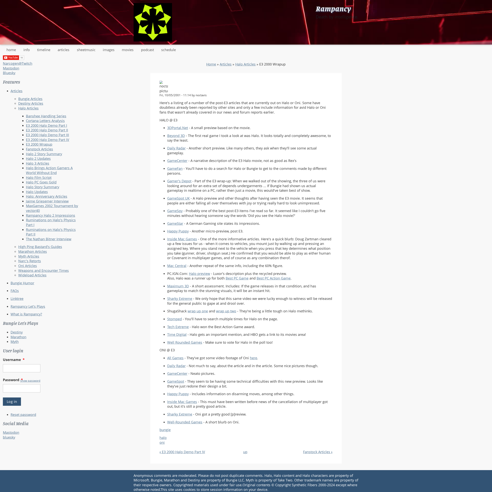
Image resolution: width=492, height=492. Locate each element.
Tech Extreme (178, 326)
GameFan (175, 168)
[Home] (153, 22)
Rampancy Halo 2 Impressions (50, 215)
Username (14, 359)
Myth (15, 341)
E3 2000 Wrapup (39, 144)
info (26, 49)
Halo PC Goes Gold (41, 182)
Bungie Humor (22, 283)
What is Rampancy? (26, 314)
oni (162, 442)
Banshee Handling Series (46, 116)
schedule (168, 49)
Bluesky (9, 73)
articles (63, 49)
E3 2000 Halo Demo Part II (47, 130)
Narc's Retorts (29, 261)
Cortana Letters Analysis (45, 120)
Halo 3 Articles (37, 163)
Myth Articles (28, 256)
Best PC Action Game (274, 278)
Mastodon (11, 68)
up (245, 452)
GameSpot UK (178, 198)
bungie (165, 429)
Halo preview (199, 273)
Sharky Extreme (179, 298)
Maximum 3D (178, 286)
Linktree (17, 298)
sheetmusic (86, 49)
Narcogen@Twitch (17, 63)
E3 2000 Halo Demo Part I (46, 125)
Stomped (174, 319)
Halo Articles (28, 108)
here (253, 358)
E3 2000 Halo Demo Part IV (47, 139)
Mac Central (176, 265)
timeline (43, 49)
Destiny (17, 332)
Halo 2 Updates (38, 158)
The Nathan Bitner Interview (48, 239)
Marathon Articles (32, 251)
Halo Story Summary (42, 187)
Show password (30, 380)
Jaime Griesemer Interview (47, 201)
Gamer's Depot (179, 181)
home (11, 49)
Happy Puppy (178, 231)
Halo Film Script (39, 177)
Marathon (18, 337)
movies (128, 49)
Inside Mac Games (182, 239)
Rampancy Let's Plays (28, 306)
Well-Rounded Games (184, 422)
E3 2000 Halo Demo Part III (47, 135)
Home (211, 64)
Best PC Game (237, 278)
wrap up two (226, 311)
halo (163, 437)
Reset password (23, 414)
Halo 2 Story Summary (44, 154)
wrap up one (198, 311)
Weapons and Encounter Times (43, 270)
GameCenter (177, 160)
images (109, 49)
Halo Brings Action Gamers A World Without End (49, 170)
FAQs (15, 290)
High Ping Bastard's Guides (40, 246)
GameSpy (175, 210)
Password (13, 380)
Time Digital (177, 334)
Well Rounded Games (184, 342)
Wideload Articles (32, 275)
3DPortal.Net (177, 127)
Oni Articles (27, 265)
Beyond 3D (176, 135)
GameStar (175, 223)
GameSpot (175, 381)
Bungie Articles (30, 98)
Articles (16, 91)
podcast (147, 49)
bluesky (9, 437)
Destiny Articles (30, 103)
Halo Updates (37, 191)
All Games (175, 358)
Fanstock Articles (39, 149)
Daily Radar (176, 148)
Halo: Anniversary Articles (46, 196)
